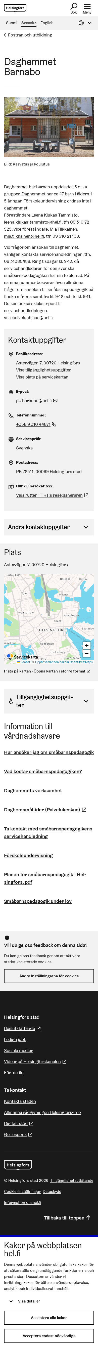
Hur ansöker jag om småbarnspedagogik (49, 752)
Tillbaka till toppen (64, 1217)
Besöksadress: (29, 353)
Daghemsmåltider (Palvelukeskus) (46, 809)
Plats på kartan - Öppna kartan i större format (44, 671)
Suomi (11, 22)
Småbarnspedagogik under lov (38, 901)
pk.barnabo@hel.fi (37, 400)
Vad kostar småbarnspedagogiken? (43, 771)
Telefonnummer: (31, 415)
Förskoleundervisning (28, 855)
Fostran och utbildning (30, 35)
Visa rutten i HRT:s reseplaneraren (49, 495)
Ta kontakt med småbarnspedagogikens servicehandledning (48, 832)
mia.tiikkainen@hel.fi (24, 236)
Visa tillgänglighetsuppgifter (43, 370)
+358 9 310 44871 (37, 424)
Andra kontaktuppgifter (39, 527)
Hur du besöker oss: (35, 486)
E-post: (22, 391)
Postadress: (27, 462)
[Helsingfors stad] (18, 1165)
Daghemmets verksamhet (33, 790)
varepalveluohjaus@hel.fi (28, 317)
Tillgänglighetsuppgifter (44, 701)
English (47, 22)
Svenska (28, 22)
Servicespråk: (29, 438)
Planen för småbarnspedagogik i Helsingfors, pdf (45, 878)
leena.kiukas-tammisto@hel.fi (33, 222)
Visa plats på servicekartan (42, 377)
